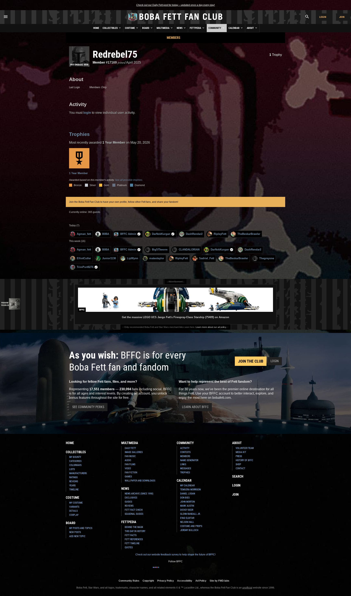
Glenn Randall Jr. (190, 514)
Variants (74, 506)
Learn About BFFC (195, 407)
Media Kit (241, 452)
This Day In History (135, 531)
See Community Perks (88, 407)
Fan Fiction (131, 472)
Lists (72, 469)
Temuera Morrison (190, 489)
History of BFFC (244, 460)
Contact (240, 468)
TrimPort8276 (85, 267)
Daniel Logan (187, 493)
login (87, 112)
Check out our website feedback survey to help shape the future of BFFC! (175, 554)
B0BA (105, 233)
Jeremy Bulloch (189, 530)
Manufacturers (78, 473)
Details (73, 510)
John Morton (187, 501)
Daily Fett (130, 448)
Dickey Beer (186, 509)
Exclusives (131, 497)
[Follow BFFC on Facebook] (156, 570)
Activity (184, 448)
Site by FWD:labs (219, 580)
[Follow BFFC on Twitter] (169, 570)
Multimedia (163, 28)
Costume (130, 28)
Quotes (129, 547)
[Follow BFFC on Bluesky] (195, 570)
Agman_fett (84, 233)
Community (215, 28)
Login (322, 16)
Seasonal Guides (134, 514)
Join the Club (250, 361)
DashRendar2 (194, 233)
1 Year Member (78, 173)
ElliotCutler (84, 258)
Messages (185, 468)
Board (146, 28)
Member (99, 62)
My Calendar (187, 485)
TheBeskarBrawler (248, 233)
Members (173, 38)
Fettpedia (196, 28)
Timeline (74, 489)
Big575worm (160, 249)
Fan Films (130, 464)
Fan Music (130, 456)
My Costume (76, 502)
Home (96, 28)
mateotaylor (156, 258)
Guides (128, 501)
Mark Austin (187, 505)
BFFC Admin (128, 233)
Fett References (134, 539)
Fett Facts (130, 535)
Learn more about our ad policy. (211, 327)
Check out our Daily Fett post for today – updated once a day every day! (175, 5)
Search (237, 476)
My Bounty (75, 457)
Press (239, 456)
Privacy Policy (165, 580)
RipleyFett (220, 233)
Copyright (148, 580)
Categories (75, 461)
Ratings (73, 477)
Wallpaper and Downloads (140, 480)
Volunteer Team (245, 448)
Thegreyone (266, 258)
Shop (238, 464)
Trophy (275, 54)
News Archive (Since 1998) (139, 493)
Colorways (75, 465)
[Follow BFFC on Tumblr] (175, 570)
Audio (128, 460)
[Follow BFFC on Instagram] (162, 570)
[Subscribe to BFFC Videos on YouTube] (182, 570)
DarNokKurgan (161, 233)
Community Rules (129, 580)
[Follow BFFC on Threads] (188, 570)
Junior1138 (109, 258)
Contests (185, 452)
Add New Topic (77, 536)
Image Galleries (134, 452)
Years (72, 485)
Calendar (234, 28)
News (180, 28)
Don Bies (185, 497)
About (251, 28)
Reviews (73, 481)
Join (341, 16)
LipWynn (132, 258)
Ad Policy (200, 580)
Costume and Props (191, 526)
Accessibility (184, 580)
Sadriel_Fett (206, 258)
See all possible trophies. (129, 180)
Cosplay (73, 515)
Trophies (79, 134)
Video (128, 468)
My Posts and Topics (80, 528)
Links (183, 464)
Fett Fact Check (134, 509)
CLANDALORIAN (189, 249)
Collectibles (110, 28)
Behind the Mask (134, 527)
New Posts (75, 532)
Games (128, 476)
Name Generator (189, 460)
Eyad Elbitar (187, 518)
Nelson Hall (187, 522)
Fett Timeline (132, 543)
